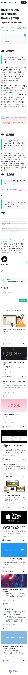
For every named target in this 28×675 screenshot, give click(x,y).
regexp (12, 30)
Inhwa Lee (4, 27)
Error (4, 36)
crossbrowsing (5, 30)
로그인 (24, 2)
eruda (3, 90)
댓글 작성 (22, 300)
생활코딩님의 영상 (14, 94)
